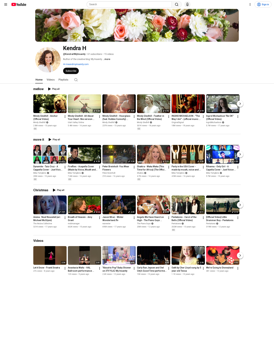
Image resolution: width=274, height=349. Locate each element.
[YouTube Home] (18, 4)
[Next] (240, 104)
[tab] (39, 80)
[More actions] (65, 116)
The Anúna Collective (42, 223)
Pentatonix (176, 223)
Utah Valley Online (76, 122)
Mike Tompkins (39, 173)
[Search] (177, 4)
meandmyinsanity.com (77, 64)
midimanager (74, 223)
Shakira (140, 173)
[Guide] (6, 4)
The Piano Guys (144, 223)
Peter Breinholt (108, 173)
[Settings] (250, 4)
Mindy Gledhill (39, 122)
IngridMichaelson (213, 122)
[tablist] (137, 80)
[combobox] (130, 4)
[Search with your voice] (187, 4)
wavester (106, 223)
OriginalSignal (178, 122)
